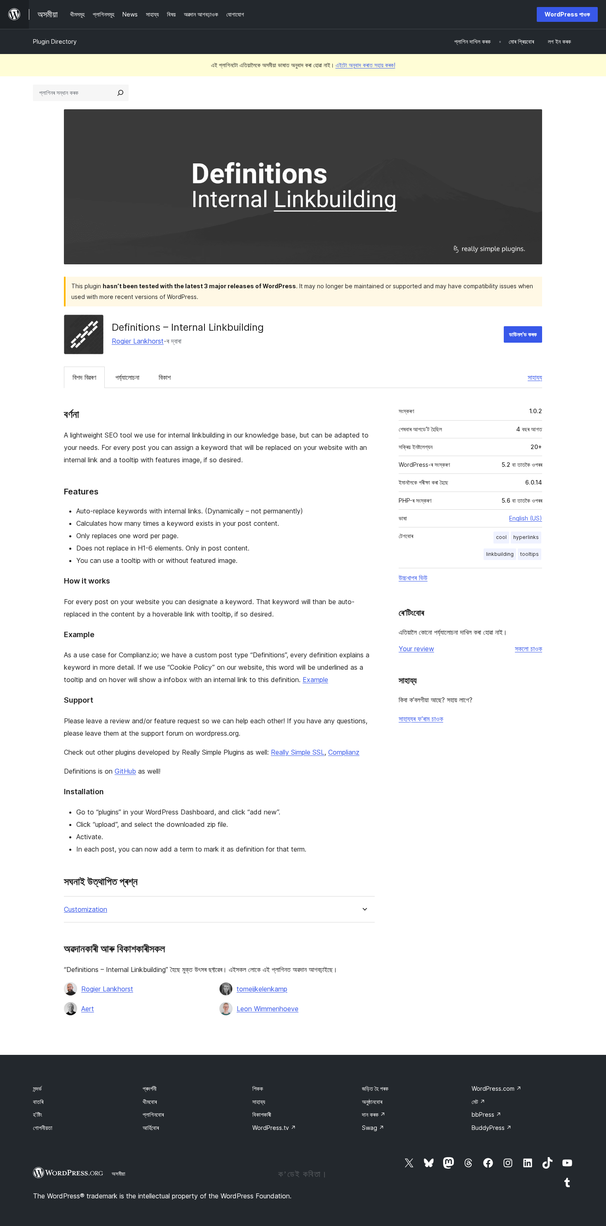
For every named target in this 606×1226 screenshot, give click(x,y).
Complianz (343, 752)
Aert (87, 1009)
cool (501, 537)
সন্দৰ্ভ (37, 1088)
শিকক (257, 1088)
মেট (478, 1101)
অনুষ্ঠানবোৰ (372, 1101)
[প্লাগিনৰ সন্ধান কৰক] (120, 93)
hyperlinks (526, 537)
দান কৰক (373, 1114)
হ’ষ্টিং (37, 1114)
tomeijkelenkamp (262, 989)
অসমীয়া (118, 1173)
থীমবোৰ (150, 1101)
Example (315, 679)
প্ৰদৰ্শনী (150, 1088)
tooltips (529, 554)
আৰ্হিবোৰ (151, 1127)
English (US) (525, 518)
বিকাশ (165, 377)
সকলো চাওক (528, 649)
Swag (373, 1127)
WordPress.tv (274, 1127)
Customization (85, 909)
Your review (416, 649)
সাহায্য (535, 377)
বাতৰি (38, 1101)
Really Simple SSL (297, 752)
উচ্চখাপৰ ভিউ (413, 578)
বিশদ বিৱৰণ (84, 377)
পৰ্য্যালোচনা (127, 377)
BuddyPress (492, 1127)
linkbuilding (500, 554)
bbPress (486, 1114)
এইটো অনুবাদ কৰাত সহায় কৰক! (365, 64)
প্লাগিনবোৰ (153, 1114)
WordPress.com (496, 1088)
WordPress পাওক (567, 14)
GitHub (125, 771)
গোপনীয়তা (42, 1127)
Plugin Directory (55, 41)
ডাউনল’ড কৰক (523, 334)
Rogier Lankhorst (138, 341)
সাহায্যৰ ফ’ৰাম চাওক (421, 719)
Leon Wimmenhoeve (267, 1009)
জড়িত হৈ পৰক (375, 1088)
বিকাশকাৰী (261, 1114)
